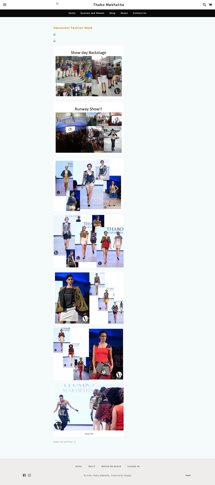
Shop (112, 13)
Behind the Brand (111, 466)
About (124, 13)
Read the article (63, 442)
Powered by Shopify (121, 475)
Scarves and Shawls (92, 13)
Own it (91, 466)
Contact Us (139, 13)
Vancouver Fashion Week (73, 28)
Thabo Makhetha (101, 475)
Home (72, 13)
